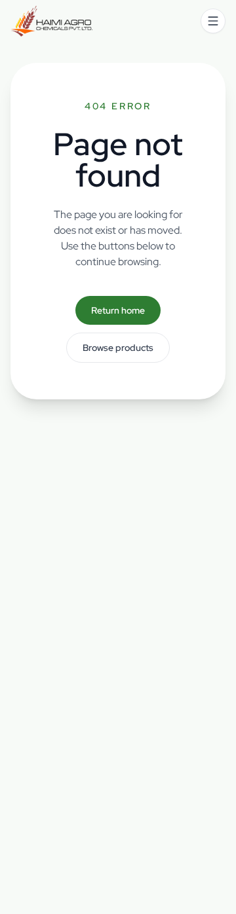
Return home (118, 310)
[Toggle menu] (213, 21)
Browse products (118, 348)
